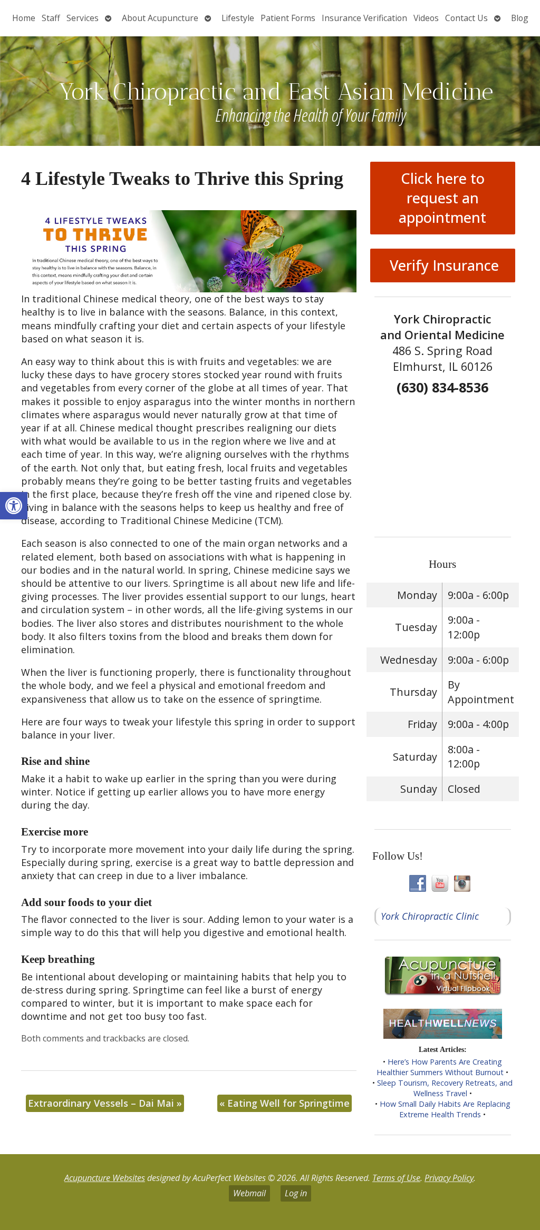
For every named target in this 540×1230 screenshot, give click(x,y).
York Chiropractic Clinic (430, 916)
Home (23, 18)
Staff (51, 18)
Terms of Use (396, 1178)
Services (82, 18)
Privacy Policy (449, 1178)
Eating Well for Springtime (284, 1103)
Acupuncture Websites (104, 1178)
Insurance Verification (364, 18)
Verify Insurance (442, 265)
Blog (519, 18)
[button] (13, 505)
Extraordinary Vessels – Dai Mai (105, 1103)
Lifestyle (237, 18)
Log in (296, 1193)
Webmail (249, 1193)
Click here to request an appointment (442, 198)
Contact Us (466, 18)
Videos (426, 18)
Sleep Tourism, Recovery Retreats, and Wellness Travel (445, 1088)
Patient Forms (288, 18)
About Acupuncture (160, 18)
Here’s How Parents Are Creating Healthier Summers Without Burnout (440, 1067)
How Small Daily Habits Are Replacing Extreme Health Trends (445, 1109)
